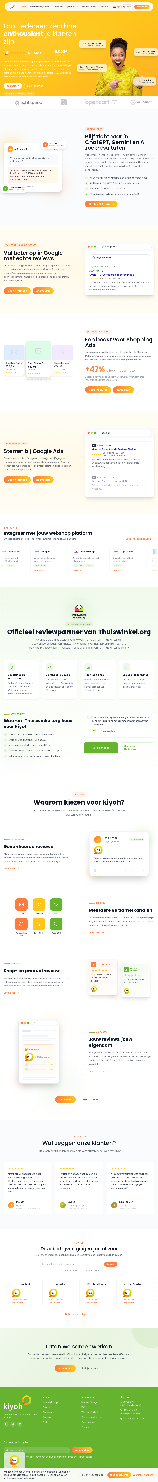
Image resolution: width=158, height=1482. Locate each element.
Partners (47, 1417)
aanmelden (142, 7)
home (23, 6)
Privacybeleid (85, 1456)
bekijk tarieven (35, 86)
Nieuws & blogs (89, 1402)
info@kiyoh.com (131, 1413)
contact (104, 6)
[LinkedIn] (19, 1424)
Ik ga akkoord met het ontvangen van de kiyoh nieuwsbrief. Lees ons (49, 1456)
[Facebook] (6, 1424)
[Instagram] (12, 1424)
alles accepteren (119, 1474)
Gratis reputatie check (92, 1417)
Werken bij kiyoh (90, 1412)
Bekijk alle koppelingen (138, 538)
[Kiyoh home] (12, 7)
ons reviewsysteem (39, 6)
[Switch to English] (118, 7)
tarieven (59, 6)
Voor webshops (51, 1402)
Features (47, 1407)
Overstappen (88, 1422)
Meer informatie (17, 290)
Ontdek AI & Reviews (101, 204)
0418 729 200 (130, 1410)
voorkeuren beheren (143, 1474)
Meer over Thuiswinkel (130, 748)
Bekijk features (98, 389)
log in (128, 7)
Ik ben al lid (103, 747)
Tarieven (47, 1412)
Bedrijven (47, 1422)
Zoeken (110, 1264)
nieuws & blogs (89, 6)
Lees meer (9, 868)
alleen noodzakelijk (92, 1474)
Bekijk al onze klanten (77, 1314)
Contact (85, 1427)
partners (71, 6)
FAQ (83, 1407)
